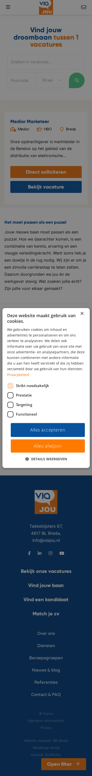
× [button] (82, 313)
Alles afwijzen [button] (48, 446)
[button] (46, 459)
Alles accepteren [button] (47, 430)
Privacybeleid (18, 374)
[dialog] (46, 388)
